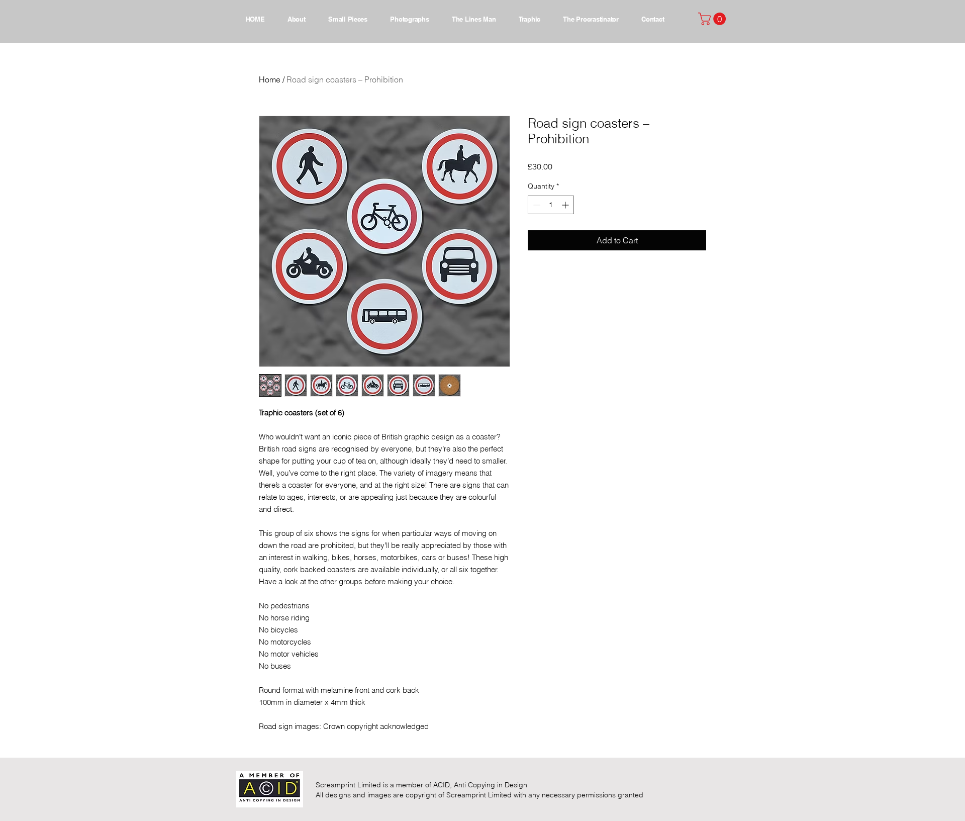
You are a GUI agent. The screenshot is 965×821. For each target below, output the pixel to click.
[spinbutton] (551, 205)
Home (269, 79)
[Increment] (566, 205)
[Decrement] (535, 205)
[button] (713, 19)
